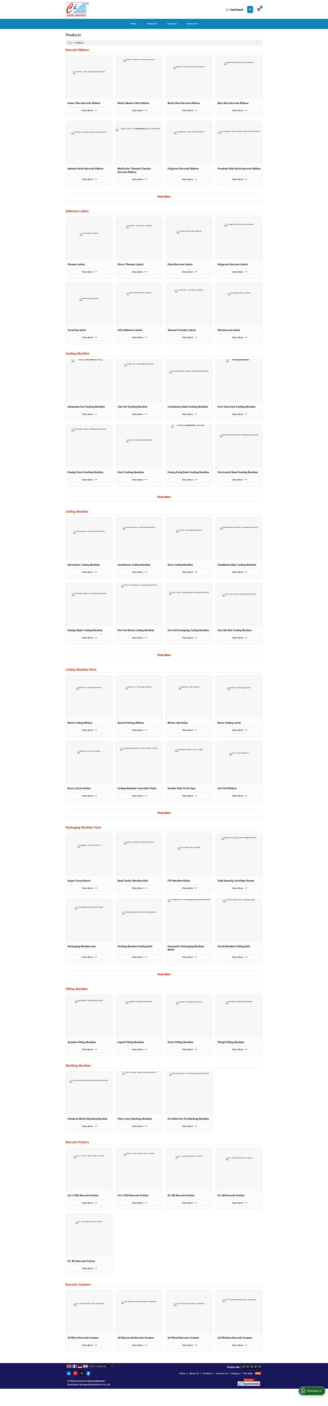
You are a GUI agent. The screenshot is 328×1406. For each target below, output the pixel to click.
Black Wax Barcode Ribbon (184, 103)
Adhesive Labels (77, 211)
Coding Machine (77, 511)
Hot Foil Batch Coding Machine (136, 630)
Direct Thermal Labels (131, 264)
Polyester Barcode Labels (233, 264)
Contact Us (192, 23)
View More (88, 110)
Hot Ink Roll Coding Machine (235, 630)
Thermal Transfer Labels (182, 330)
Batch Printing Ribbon (131, 722)
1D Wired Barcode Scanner (83, 1337)
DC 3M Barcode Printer (231, 1195)
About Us (152, 23)
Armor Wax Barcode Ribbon (83, 103)
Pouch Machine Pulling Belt (234, 946)
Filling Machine (77, 989)
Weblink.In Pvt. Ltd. (101, 1384)
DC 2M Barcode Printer (181, 1195)
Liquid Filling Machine (131, 1042)
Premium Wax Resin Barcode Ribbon (239, 168)
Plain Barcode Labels (180, 264)
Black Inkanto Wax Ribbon (133, 103)
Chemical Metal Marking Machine (87, 1118)
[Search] (250, 9)
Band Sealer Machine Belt (133, 880)
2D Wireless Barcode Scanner (235, 1337)
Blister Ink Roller (178, 722)
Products (172, 23)
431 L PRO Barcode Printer (133, 1195)
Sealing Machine (77, 353)
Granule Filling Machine (81, 1042)
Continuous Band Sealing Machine (188, 406)
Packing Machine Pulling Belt (135, 946)
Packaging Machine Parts (83, 827)
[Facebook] (88, 1372)
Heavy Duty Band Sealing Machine (188, 472)
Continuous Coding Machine (134, 564)
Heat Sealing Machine (131, 472)
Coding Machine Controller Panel (137, 788)
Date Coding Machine (180, 564)
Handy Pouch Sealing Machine (85, 472)
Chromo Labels (76, 264)
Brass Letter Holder (79, 788)
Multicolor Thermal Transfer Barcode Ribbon (134, 170)
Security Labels (76, 330)
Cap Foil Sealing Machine (132, 406)
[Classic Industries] (77, 9)
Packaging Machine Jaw (81, 946)
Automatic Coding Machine (83, 564)
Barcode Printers (77, 1142)
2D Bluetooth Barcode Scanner (136, 1337)
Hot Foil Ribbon (227, 788)
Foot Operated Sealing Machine (237, 406)
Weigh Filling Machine (231, 1042)
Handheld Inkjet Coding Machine (237, 564)
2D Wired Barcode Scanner (183, 1337)
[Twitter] (82, 1372)
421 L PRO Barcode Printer (83, 1195)
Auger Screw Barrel (79, 880)
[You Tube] (75, 1372)
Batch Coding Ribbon (79, 722)
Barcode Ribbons (77, 50)
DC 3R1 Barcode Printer (81, 1261)
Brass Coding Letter (229, 722)
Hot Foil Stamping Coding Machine (188, 630)
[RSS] (258, 1373)
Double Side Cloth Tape (182, 788)
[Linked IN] (69, 1372)
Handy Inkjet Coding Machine (84, 630)
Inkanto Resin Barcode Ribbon (85, 168)
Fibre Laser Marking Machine (135, 1118)
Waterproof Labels (229, 330)
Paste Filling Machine (180, 1042)
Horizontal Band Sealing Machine (238, 472)
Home (133, 23)
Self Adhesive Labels (130, 330)
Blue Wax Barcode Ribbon (233, 103)
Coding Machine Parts (81, 669)
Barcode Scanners (78, 1284)
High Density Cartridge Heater (236, 880)
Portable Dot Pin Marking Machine (188, 1118)
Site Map (248, 1373)
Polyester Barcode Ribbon (183, 168)
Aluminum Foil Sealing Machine (86, 406)
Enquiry (235, 1373)
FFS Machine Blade (179, 880)
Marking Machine (78, 1065)
